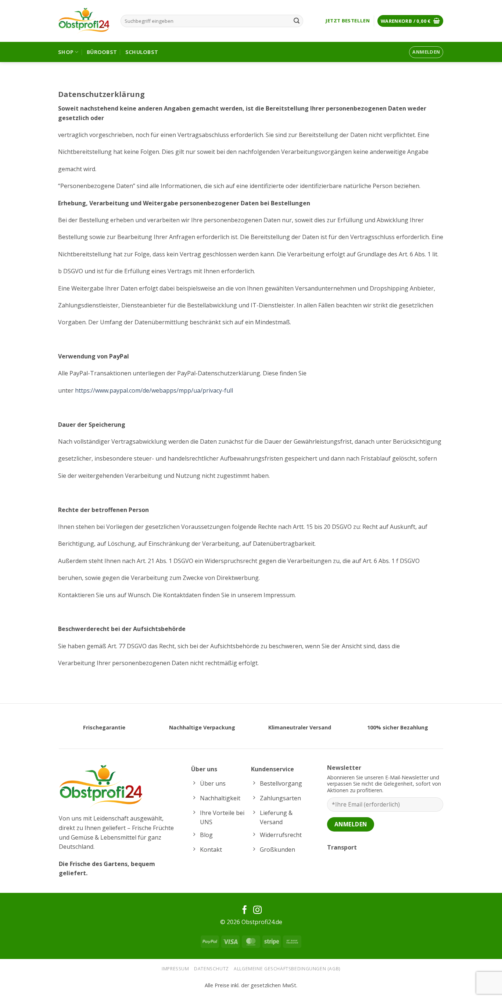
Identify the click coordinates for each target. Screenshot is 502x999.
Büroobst (102, 51)
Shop (65, 51)
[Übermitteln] (296, 21)
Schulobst (141, 51)
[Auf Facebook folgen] (244, 910)
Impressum (175, 969)
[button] (410, 21)
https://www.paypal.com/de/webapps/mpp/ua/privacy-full (154, 390)
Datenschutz (211, 969)
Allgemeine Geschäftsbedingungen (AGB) (287, 969)
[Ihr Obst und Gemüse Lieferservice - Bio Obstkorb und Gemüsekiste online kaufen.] (84, 21)
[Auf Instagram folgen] (257, 910)
